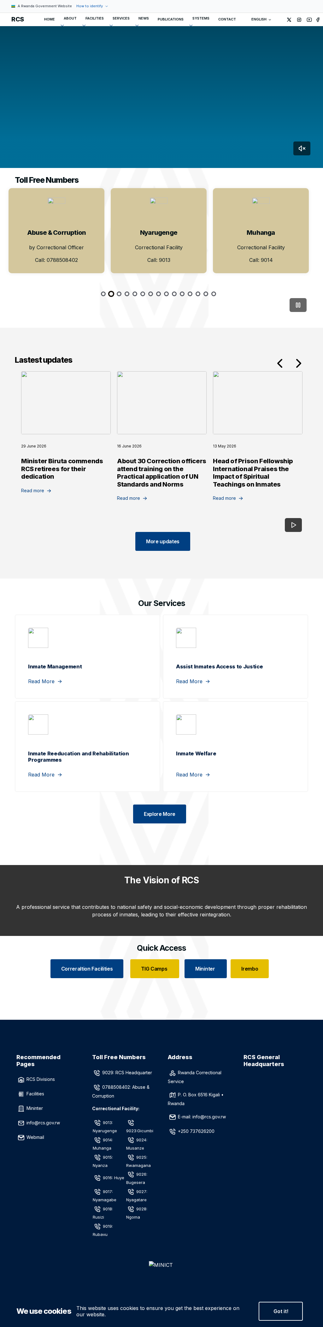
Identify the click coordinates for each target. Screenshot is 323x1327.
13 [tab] (198, 293)
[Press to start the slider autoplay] (298, 305)
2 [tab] (111, 293)
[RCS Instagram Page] (299, 19)
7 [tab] (150, 293)
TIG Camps (154, 969)
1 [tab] (103, 293)
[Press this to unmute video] (301, 148)
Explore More (159, 814)
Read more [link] (32, 490)
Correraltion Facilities (87, 969)
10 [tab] (174, 293)
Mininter (205, 969)
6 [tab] (142, 293)
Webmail (35, 1137)
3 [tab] (119, 293)
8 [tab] (158, 293)
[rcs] (161, 1275)
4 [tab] (127, 293)
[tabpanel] (56, 230)
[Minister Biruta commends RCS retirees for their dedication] (66, 402)
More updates (162, 541)
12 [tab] (190, 293)
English (259, 19)
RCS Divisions (40, 1079)
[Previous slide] (279, 363)
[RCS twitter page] (289, 19)
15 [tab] (213, 293)
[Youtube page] (309, 19)
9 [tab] (166, 293)
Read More (41, 681)
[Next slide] (298, 363)
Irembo (249, 969)
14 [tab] (205, 293)
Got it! (280, 1311)
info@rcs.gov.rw (43, 1122)
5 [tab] (134, 293)
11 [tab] (182, 293)
